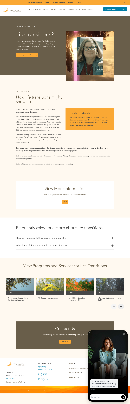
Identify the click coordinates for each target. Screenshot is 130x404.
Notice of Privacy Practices (27, 390)
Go (64, 202)
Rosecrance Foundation (35, 2)
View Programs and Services (26, 55)
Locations (53, 9)
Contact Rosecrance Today (14, 382)
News (71, 363)
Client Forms (73, 377)
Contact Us (64, 342)
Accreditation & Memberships (79, 368)
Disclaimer (18, 390)
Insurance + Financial (59, 2)
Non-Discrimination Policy (39, 390)
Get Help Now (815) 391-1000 (115, 9)
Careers (70, 2)
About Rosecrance (88, 9)
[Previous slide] (114, 306)
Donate (79, 3)
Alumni (47, 2)
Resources (61, 9)
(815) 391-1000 (10, 379)
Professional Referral (73, 9)
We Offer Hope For (34, 9)
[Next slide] (121, 306)
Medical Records (74, 373)
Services (45, 9)
